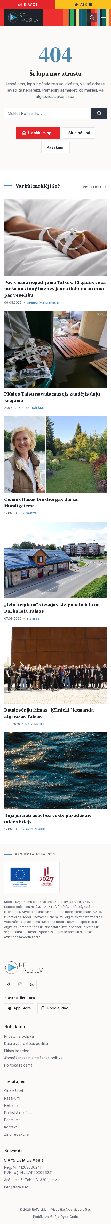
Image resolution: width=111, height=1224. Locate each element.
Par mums (12, 1120)
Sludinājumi (79, 133)
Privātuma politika (19, 1036)
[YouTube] (32, 984)
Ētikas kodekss (17, 1050)
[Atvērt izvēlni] (104, 17)
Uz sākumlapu (41, 133)
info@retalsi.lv (16, 1187)
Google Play (57, 1008)
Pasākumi (55, 147)
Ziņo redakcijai (16, 1134)
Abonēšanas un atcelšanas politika (33, 1058)
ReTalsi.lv (39, 1209)
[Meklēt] (92, 17)
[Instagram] (20, 984)
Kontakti (11, 1127)
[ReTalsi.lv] (23, 17)
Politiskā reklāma (18, 1065)
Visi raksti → (95, 187)
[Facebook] (8, 984)
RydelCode (69, 1217)
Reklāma (11, 1105)
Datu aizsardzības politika (26, 1043)
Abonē (86, 4)
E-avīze (30, 4)
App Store (22, 1008)
